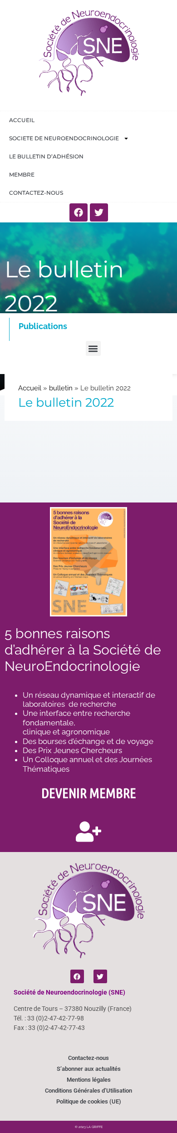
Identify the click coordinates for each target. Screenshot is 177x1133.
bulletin (61, 388)
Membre (21, 174)
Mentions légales (89, 1079)
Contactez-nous (36, 192)
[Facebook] (78, 212)
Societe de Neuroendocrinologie (64, 138)
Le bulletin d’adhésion (46, 156)
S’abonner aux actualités (89, 1068)
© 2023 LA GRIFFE (89, 1127)
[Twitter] (99, 212)
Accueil (21, 120)
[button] (93, 348)
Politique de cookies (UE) (88, 1101)
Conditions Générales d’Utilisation (88, 1090)
